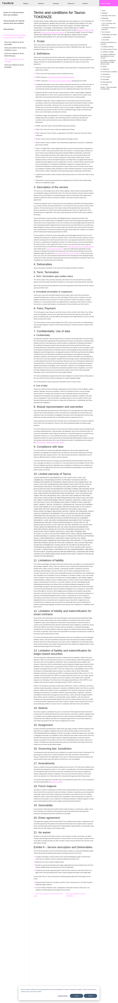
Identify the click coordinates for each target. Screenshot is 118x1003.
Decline (90, 996)
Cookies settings (63, 996)
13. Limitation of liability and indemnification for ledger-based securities (108, 62)
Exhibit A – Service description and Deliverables (108, 88)
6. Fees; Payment (105, 32)
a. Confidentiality (105, 37)
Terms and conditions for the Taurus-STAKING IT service (15, 49)
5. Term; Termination (106, 20)
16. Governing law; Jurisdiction (108, 71)
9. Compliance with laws (107, 46)
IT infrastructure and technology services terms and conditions (14, 36)
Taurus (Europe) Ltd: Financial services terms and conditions (13, 22)
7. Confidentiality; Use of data (108, 34)
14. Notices (103, 66)
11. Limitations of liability (107, 52)
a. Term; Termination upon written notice (108, 24)
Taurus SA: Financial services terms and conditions (13, 14)
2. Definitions (104, 13)
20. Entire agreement (106, 82)
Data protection (8, 29)
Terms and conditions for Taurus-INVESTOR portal (14, 55)
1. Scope (102, 10)
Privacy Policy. (38, 991)
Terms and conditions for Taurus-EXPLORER (14, 43)
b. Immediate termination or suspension (108, 28)
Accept (77, 996)
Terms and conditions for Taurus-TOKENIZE (14, 60)
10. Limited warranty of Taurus (108, 49)
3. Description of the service (108, 15)
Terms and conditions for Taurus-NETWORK (14, 66)
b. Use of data (105, 39)
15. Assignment (104, 69)
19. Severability (104, 79)
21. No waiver (104, 84)
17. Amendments (105, 74)
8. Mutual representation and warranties (108, 43)
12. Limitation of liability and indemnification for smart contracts (108, 56)
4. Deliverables (104, 18)
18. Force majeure (105, 77)
